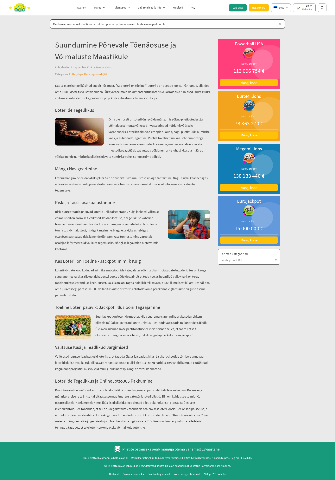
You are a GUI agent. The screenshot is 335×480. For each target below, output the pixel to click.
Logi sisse (237, 7)
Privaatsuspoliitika (133, 474)
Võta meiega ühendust (187, 474)
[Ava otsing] (322, 7)
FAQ (193, 7)
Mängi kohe (249, 83)
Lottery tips (76, 74)
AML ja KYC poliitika (215, 474)
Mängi (98, 7)
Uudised (178, 7)
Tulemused (119, 7)
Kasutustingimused (159, 474)
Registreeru (258, 7)
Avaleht (81, 7)
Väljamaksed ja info (149, 7)
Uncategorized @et (95, 74)
